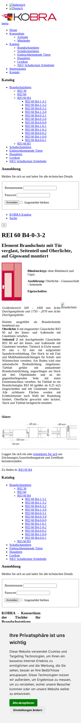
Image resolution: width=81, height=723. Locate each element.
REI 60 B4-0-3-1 (35, 115)
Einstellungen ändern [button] (27, 710)
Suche (13, 218)
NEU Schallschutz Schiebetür (35, 65)
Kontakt (14, 72)
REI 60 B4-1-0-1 (35, 126)
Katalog (14, 44)
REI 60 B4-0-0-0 (35, 122)
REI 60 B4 (24, 98)
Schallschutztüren (28, 51)
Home (13, 30)
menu (5, 23)
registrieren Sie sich (45, 454)
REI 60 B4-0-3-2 (35, 108)
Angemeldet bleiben (36, 202)
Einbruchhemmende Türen (34, 54)
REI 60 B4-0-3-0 (35, 119)
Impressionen (17, 68)
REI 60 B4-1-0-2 (35, 129)
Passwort (10, 195)
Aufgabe (22, 37)
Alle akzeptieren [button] (23, 702)
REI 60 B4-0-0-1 (35, 140)
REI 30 (21, 90)
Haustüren (23, 58)
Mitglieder (23, 40)
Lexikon (22, 61)
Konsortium (16, 33)
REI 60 (21, 94)
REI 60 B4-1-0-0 (35, 136)
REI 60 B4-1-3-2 (35, 105)
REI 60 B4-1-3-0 (35, 112)
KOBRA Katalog (20, 214)
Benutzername (14, 187)
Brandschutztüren (28, 47)
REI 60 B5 (24, 143)
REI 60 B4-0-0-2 (35, 133)
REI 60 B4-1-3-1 (35, 101)
